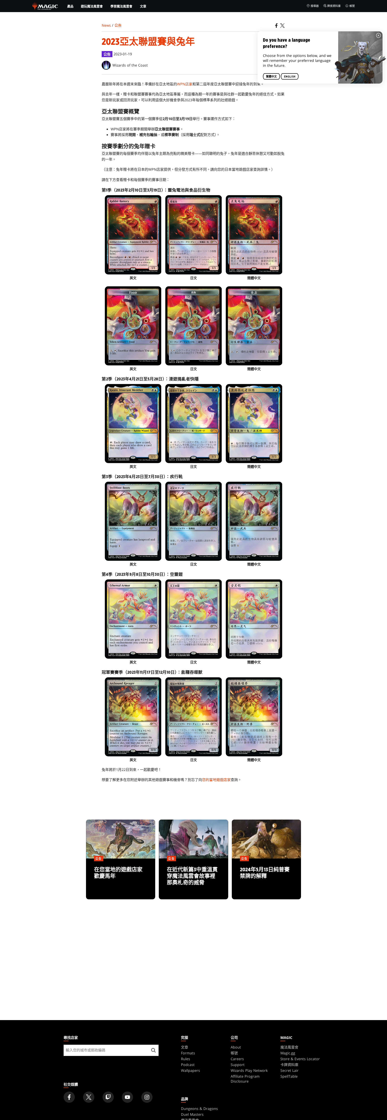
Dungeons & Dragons (199, 1108)
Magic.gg (287, 1053)
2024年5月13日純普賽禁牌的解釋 (266, 879)
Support (238, 1064)
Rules (185, 1058)
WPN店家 (184, 84)
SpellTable (289, 1076)
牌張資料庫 (334, 6)
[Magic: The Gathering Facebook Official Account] (69, 1097)
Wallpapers (190, 1070)
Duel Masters (192, 1114)
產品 (70, 6)
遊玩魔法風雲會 (92, 6)
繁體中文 (271, 76)
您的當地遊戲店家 (216, 779)
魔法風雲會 (289, 1047)
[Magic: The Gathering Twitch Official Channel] (108, 1097)
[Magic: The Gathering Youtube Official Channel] (127, 1097)
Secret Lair (289, 1070)
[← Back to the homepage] (45, 5)
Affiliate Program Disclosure (245, 1079)
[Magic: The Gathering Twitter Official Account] (88, 1097)
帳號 (352, 6)
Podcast (188, 1064)
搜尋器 (315, 6)
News (106, 25)
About (236, 1047)
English (289, 76)
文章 (143, 6)
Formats (188, 1053)
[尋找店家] (153, 1050)
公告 (118, 25)
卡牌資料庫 (289, 1064)
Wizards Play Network (249, 1070)
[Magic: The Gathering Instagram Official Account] (147, 1097)
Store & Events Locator (300, 1058)
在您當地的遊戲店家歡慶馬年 (121, 879)
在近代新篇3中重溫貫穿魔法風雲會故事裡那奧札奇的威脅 (193, 879)
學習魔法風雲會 (121, 6)
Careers (237, 1058)
